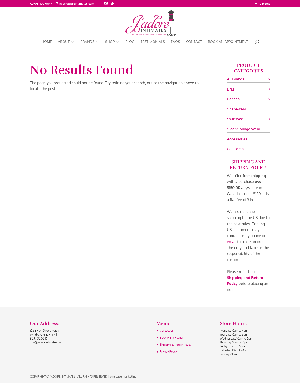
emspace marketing (123, 376)
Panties (233, 99)
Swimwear (235, 119)
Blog (130, 42)
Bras (231, 89)
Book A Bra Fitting (171, 337)
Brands (87, 42)
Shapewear (236, 109)
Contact (194, 42)
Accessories (237, 139)
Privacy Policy (168, 351)
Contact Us (167, 330)
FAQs (175, 42)
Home (46, 42)
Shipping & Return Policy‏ (175, 344)
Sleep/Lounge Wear (243, 129)
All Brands (235, 79)
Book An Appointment (228, 42)
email (231, 241)
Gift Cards (235, 149)
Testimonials (153, 42)
